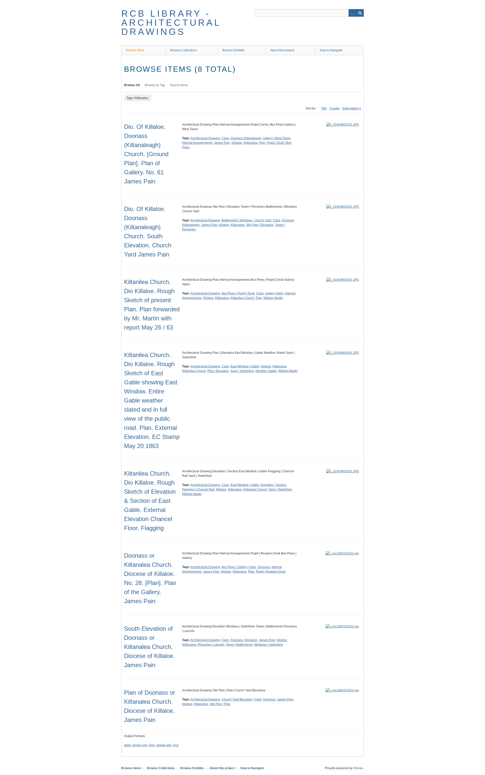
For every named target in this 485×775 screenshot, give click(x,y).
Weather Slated (266, 371)
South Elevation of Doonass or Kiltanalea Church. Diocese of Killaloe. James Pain (149, 646)
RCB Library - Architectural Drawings (171, 22)
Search (360, 13)
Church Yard (262, 220)
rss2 (176, 745)
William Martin (273, 298)
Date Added (350, 108)
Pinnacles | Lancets (211, 644)
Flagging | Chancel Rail (198, 489)
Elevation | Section (273, 485)
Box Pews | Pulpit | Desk (238, 293)
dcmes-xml (139, 745)
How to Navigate (331, 50)
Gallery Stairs (274, 293)
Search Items (179, 85)
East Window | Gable (245, 366)
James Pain (222, 143)
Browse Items (135, 50)
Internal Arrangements (197, 143)
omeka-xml (163, 745)
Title (324, 108)
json (152, 745)
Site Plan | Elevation (260, 225)
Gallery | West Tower (276, 138)
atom (127, 745)
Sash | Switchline (242, 371)
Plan (262, 143)
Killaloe (237, 143)
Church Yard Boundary (237, 699)
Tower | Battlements (239, 644)
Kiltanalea (250, 143)
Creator (334, 108)
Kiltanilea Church (242, 298)
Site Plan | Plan (219, 704)
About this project (282, 50)
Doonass (264, 567)
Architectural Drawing (205, 138)
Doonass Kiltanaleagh (246, 138)
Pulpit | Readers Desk (271, 571)
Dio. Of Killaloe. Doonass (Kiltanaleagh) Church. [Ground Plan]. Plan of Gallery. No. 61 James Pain (146, 154)
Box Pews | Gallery (234, 567)
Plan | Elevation (218, 371)
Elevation (251, 640)
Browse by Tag (155, 85)
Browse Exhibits (234, 50)
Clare (225, 138)
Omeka (358, 768)
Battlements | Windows (237, 220)
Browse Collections (183, 50)
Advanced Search (352, 13)
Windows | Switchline (268, 644)
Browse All (132, 85)
